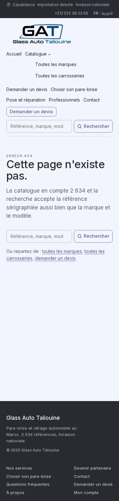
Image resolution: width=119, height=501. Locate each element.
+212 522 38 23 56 (71, 13)
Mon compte (86, 492)
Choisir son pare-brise (74, 89)
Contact (91, 99)
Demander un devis (26, 89)
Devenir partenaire (92, 468)
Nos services (19, 468)
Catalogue (36, 53)
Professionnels (64, 99)
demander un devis (55, 258)
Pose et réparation (25, 99)
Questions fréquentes (28, 484)
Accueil (14, 53)
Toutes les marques (55, 64)
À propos (15, 492)
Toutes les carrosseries (59, 75)
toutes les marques (62, 251)
